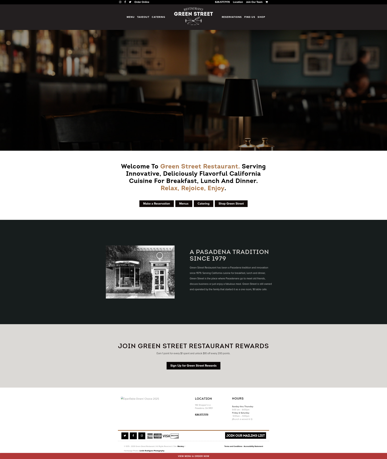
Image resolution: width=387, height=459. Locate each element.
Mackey (180, 446)
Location (238, 2)
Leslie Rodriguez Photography (152, 451)
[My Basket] (266, 2)
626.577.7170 (222, 2)
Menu (131, 17)
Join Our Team (254, 2)
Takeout (143, 17)
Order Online (141, 2)
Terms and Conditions (233, 446)
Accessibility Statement (253, 446)
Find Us (249, 17)
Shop (261, 17)
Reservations (232, 17)
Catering (158, 17)
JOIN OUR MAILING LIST (245, 435)
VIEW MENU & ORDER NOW (193, 456)
